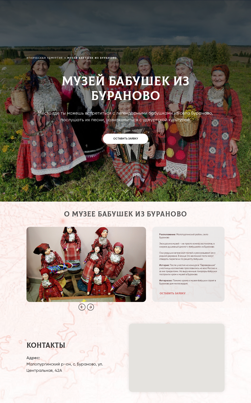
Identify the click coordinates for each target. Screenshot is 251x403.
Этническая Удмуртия (44, 58)
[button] (125, 139)
